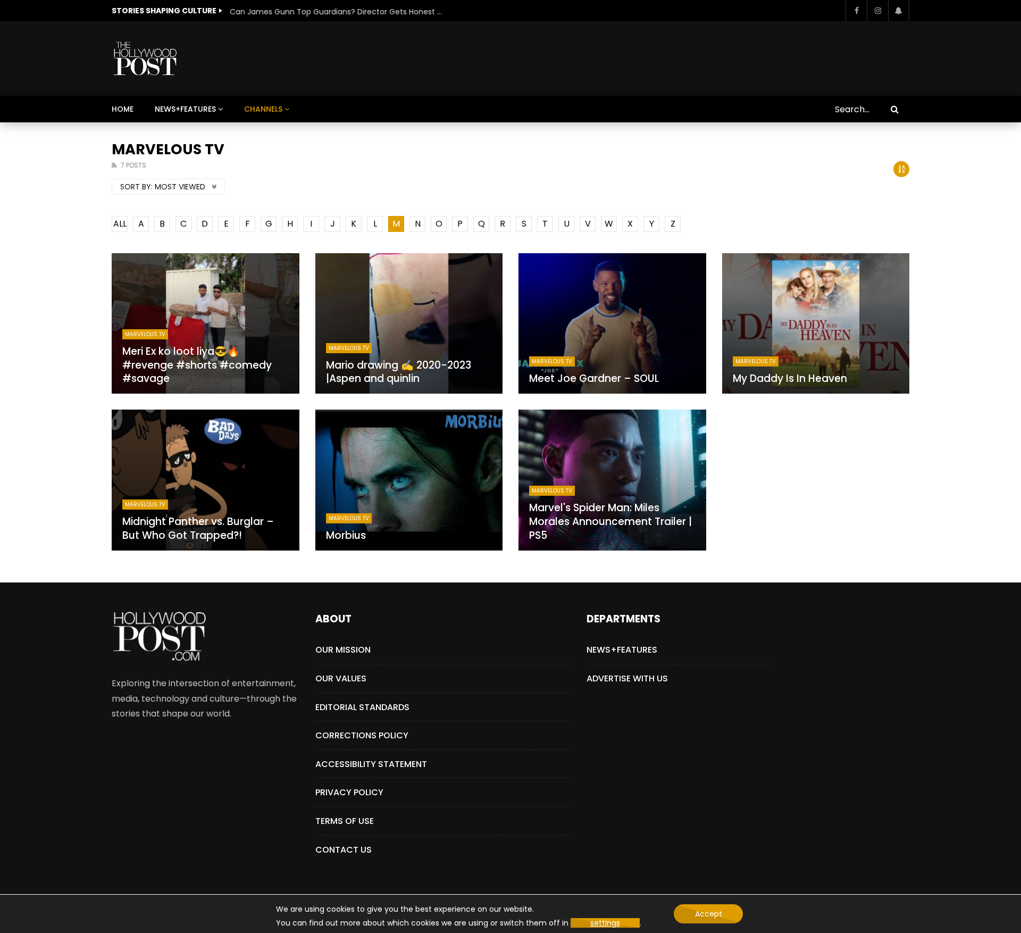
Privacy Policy (349, 792)
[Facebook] (856, 10)
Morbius (346, 535)
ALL (120, 224)
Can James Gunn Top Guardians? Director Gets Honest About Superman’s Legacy (336, 11)
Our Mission (343, 650)
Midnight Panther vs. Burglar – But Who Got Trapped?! (198, 528)
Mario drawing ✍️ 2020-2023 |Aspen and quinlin (398, 372)
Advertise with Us (627, 678)
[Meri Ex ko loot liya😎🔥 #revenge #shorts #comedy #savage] (205, 323)
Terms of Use (344, 821)
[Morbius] (409, 480)
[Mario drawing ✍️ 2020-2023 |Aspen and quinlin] (409, 323)
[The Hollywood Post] (145, 58)
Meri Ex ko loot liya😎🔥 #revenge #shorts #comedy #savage (197, 365)
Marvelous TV (145, 334)
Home (122, 109)
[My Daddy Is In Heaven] (816, 323)
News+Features (185, 109)
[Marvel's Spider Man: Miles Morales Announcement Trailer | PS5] (612, 480)
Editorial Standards (362, 707)
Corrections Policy (361, 735)
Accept (708, 914)
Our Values (340, 678)
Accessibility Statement (371, 764)
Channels (263, 109)
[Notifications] (898, 10)
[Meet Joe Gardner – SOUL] (612, 323)
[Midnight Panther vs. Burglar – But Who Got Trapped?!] (205, 480)
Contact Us (343, 850)
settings (605, 923)
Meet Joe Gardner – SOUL (594, 378)
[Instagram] (877, 10)
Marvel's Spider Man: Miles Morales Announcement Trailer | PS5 (610, 521)
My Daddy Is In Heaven (790, 378)
